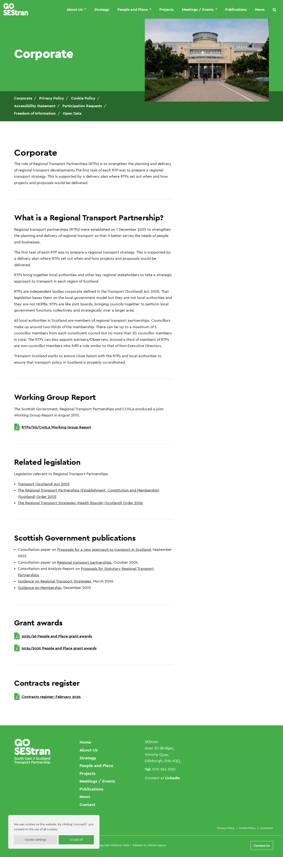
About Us (75, 9)
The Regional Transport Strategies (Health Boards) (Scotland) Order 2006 (80, 503)
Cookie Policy (247, 828)
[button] (274, 9)
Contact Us (262, 845)
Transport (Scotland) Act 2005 (44, 484)
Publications (236, 9)
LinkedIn (172, 778)
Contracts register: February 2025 (51, 696)
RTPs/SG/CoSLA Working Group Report (56, 427)
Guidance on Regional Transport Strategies (54, 581)
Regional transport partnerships (84, 562)
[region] (53, 832)
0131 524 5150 (163, 769)
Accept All (76, 839)
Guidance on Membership (39, 588)
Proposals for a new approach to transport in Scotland (104, 549)
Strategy (101, 9)
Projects (166, 9)
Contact (87, 804)
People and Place (132, 9)
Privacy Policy (226, 828)
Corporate (266, 828)
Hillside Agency (157, 845)
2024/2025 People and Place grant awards (59, 648)
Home (85, 742)
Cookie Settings (35, 839)
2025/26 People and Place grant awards (57, 636)
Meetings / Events (198, 9)
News (260, 9)
